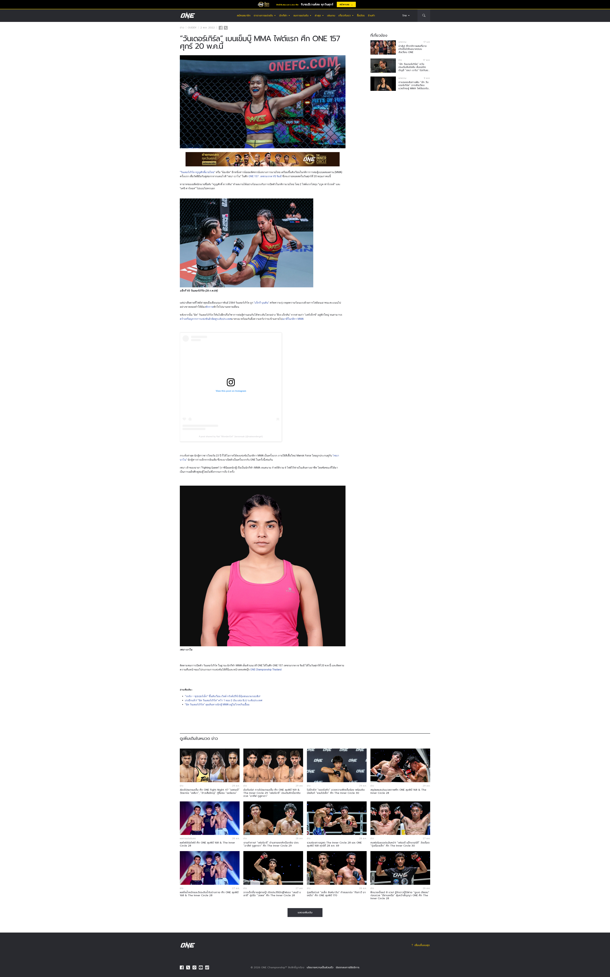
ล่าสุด (318, 15)
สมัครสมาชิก (244, 15)
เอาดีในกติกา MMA (293, 318)
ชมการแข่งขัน (300, 15)
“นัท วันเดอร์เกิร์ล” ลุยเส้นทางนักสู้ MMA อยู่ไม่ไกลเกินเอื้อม (217, 704)
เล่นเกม (331, 15)
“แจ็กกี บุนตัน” (261, 302)
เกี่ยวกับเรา (344, 15)
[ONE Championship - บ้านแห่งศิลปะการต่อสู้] (187, 15)
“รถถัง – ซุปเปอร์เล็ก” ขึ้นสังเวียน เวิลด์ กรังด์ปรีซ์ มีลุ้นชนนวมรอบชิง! (222, 696)
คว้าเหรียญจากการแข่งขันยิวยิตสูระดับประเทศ (205, 318)
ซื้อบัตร (361, 15)
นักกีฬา (283, 15)
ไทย (405, 15)
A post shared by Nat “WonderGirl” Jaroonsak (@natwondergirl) (231, 436)
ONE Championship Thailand (265, 669)
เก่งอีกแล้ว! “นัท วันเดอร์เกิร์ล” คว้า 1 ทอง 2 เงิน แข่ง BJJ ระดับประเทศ (223, 700)
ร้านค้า (371, 15)
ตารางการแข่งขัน (263, 15)
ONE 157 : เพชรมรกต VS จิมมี (265, 176)
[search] (423, 15)
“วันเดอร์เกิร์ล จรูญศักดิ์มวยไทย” (197, 172)
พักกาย (209, 306)
